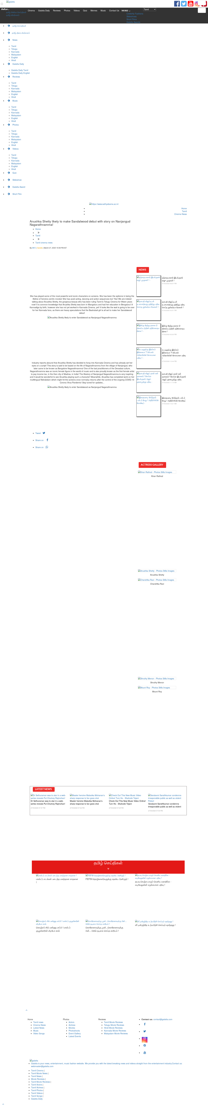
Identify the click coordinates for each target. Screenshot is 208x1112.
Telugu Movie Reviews (114, 1025)
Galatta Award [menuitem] (18, 186)
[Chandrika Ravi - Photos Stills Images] (157, 579)
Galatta (40, 248)
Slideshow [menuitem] (17, 179)
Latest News (38, 1027)
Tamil (184, 211)
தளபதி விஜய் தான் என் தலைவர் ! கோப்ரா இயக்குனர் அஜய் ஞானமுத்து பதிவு (174, 376)
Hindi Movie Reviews (113, 1027)
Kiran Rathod (157, 476)
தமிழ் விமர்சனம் (12, 15)
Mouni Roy (157, 691)
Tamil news (38, 1022)
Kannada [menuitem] (15, 51)
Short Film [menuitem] (17, 194)
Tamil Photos (37, 1090)
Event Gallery (75, 1033)
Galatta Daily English (20, 73)
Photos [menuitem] (15, 124)
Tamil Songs (37, 1095)
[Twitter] (144, 1031)
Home (184, 208)
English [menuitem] (14, 57)
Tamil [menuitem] (13, 46)
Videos (77, 10)
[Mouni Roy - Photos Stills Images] (157, 687)
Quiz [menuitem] (14, 172)
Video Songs (39, 1033)
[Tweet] (184, 3)
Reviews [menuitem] (16, 76)
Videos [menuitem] (15, 148)
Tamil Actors (37, 1084)
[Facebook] (144, 1024)
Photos (67, 10)
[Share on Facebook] (177, 3)
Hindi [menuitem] (13, 60)
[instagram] (197, 4)
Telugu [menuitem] (14, 48)
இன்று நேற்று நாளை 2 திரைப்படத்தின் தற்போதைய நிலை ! (173, 328)
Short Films (131, 19)
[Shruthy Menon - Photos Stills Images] (157, 678)
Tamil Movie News (39, 1073)
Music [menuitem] (15, 100)
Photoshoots (74, 1030)
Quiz (85, 10)
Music (103, 10)
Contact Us (114, 10)
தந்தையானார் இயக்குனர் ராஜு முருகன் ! (172, 279)
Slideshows (131, 16)
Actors (71, 1022)
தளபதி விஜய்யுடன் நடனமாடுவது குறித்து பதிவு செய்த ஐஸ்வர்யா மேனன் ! (173, 304)
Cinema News (180, 214)
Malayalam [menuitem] (16, 54)
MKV (34, 248)
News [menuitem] (14, 39)
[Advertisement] (82, 273)
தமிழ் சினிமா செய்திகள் (16, 12)
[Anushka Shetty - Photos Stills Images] (157, 570)
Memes (94, 10)
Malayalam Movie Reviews (116, 1033)
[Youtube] (190, 3)
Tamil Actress (37, 1087)
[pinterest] (144, 1045)
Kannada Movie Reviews (115, 1030)
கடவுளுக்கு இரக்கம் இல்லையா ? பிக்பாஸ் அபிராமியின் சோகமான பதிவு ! (174, 354)
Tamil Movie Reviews (113, 1022)
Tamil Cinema (37, 1070)
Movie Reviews (38, 1079)
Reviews (57, 10)
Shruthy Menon (157, 682)
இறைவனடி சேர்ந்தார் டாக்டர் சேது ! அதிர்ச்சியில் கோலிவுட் (174, 399)
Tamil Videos (37, 1093)
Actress (72, 1025)
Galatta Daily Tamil (19, 70)
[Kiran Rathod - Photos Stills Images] (157, 472)
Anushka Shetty (157, 574)
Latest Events (75, 1036)
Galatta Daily (44, 10)
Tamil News (36, 1076)
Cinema (31, 10)
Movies (72, 1027)
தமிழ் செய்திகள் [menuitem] (19, 25)
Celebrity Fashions (134, 13)
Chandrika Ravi (157, 583)
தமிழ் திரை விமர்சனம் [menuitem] (21, 32)
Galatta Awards (133, 22)
